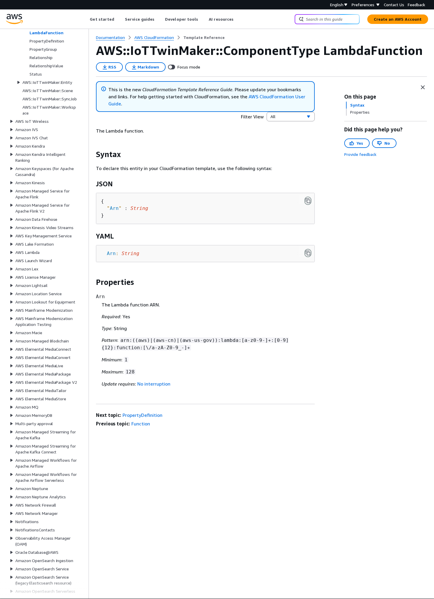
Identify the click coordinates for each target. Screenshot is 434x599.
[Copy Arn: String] (307, 253)
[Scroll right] (238, 19)
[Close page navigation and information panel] (423, 87)
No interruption (153, 384)
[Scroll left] (85, 19)
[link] (204, 37)
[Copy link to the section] (91, 154)
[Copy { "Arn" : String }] (307, 201)
